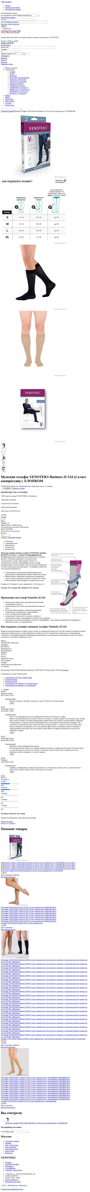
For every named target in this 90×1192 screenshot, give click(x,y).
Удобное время (6, 54)
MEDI (7, 97)
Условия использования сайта (12, 1189)
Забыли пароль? (12, 22)
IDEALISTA (9, 101)
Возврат (8, 1143)
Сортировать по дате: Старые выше (18, 677)
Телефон (4, 49)
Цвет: (3, 521)
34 (2, 707)
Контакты (9, 1153)
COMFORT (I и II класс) (19, 87)
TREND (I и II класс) (17, 85)
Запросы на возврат (12, 7)
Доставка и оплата (12, 1141)
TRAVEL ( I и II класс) (18, 93)
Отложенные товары (13, 9)
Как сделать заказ (11, 1145)
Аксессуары (9, 105)
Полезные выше (11, 681)
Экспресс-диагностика (13, 1170)
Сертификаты (10, 1168)
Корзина (4, 62)
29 (2, 736)
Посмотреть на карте (13, 1182)
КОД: (3, 529)
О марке (8, 1162)
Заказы (7, 5)
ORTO (7, 95)
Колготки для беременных (19, 78)
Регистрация (10, 17)
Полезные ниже (11, 679)
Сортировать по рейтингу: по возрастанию (21, 683)
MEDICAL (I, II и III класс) (20, 89)
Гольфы (12, 72)
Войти (3, 17)
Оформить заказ (7, 64)
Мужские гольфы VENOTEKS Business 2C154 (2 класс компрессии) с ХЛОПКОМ (32, 871)
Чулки (12, 74)
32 (4, 776)
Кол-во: (3, 533)
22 (2, 758)
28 (4, 758)
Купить (4, 537)
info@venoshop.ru (11, 1180)
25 (4, 707)
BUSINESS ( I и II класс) (19, 91)
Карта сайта (9, 1151)
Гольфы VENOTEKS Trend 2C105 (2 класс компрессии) (21, 923)
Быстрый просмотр (8, 877)
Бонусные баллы (11, 1149)
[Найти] (22, 109)
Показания (9, 1166)
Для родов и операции (18, 82)
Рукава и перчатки (17, 84)
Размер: (3, 517)
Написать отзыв (19, 488)
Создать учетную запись (10, 24)
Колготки (13, 76)
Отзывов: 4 (7, 488)
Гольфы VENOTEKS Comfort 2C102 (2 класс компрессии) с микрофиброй (28, 1101)
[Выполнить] (27, 1132)
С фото (6, 689)
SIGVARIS (9, 99)
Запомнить (7, 28)
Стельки (8, 103)
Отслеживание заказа (9, 15)
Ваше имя (4, 47)
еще (12, 703)
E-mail (3, 19)
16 (2, 776)
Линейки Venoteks (12, 1164)
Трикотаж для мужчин (18, 80)
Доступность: (6, 531)
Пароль (3, 22)
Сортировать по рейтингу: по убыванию (20, 685)
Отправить (5, 56)
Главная (4, 111)
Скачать (65, 670)
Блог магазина (10, 1147)
